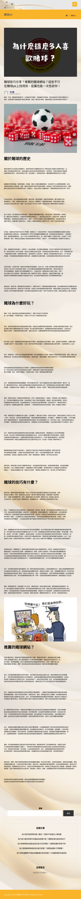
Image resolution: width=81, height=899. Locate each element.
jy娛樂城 (29, 779)
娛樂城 (21, 779)
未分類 (12, 92)
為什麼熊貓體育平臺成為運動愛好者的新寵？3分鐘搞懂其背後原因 (42, 853)
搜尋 (40, 808)
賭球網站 (11, 236)
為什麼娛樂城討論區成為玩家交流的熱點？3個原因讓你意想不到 (42, 844)
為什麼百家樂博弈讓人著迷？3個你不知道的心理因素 (41, 834)
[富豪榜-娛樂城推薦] (10, 4)
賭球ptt (65, 291)
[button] (74, 4)
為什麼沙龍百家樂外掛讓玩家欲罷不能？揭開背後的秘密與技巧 (41, 839)
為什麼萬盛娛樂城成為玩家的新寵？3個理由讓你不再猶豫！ (41, 848)
